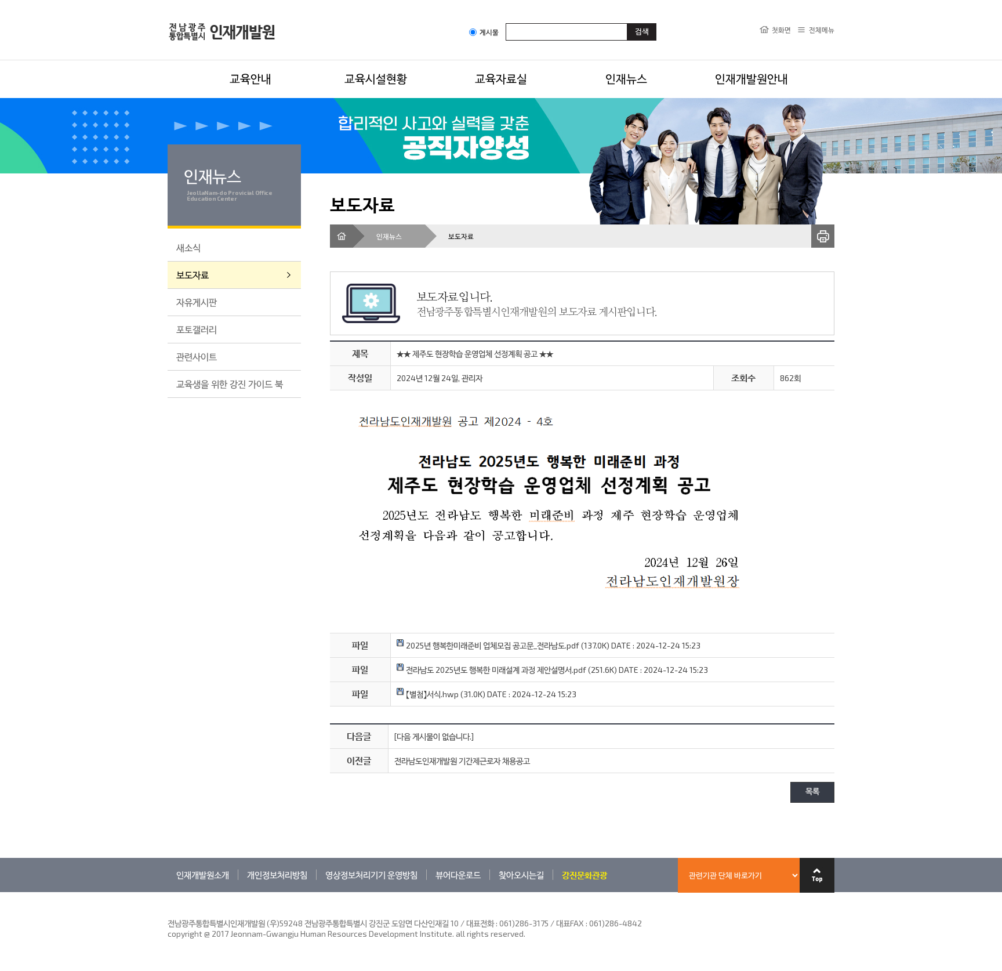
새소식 (188, 247)
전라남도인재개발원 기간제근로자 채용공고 (462, 761)
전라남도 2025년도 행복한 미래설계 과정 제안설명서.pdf (495, 670)
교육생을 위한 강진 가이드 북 (229, 383)
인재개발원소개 (202, 874)
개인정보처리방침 (277, 874)
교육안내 (250, 78)
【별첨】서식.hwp (431, 694)
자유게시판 (196, 301)
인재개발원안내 (751, 78)
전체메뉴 (821, 29)
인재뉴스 (626, 78)
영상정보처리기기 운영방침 (371, 874)
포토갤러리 (196, 329)
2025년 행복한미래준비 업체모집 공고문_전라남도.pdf (491, 645)
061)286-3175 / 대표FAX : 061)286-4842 (570, 923)
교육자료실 (501, 78)
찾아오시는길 (521, 874)
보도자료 (192, 274)
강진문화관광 (584, 874)
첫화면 (781, 29)
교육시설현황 (375, 78)
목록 (812, 792)
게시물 (489, 32)
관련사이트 (196, 356)
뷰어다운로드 (458, 874)
